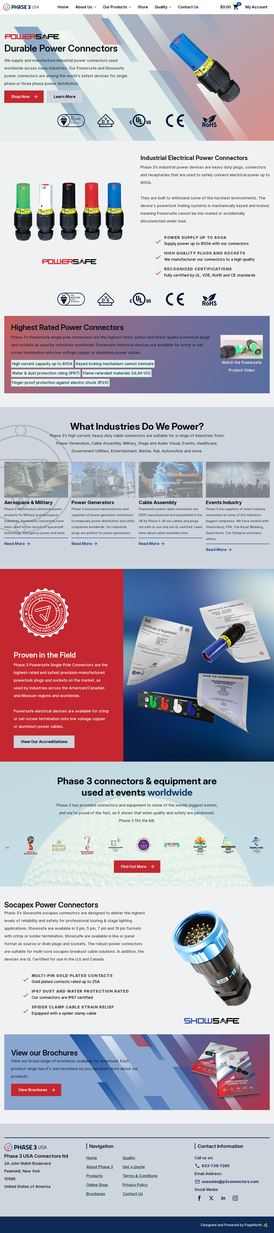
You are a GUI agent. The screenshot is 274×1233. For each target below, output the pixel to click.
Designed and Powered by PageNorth (231, 1225)
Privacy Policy (135, 1185)
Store (143, 7)
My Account (256, 7)
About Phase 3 (99, 1167)
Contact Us (188, 7)
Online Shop (97, 1185)
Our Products (115, 7)
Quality (161, 7)
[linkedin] (223, 1198)
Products (94, 1176)
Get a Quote (134, 1167)
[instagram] (235, 1198)
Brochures (95, 1194)
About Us (83, 7)
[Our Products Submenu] (130, 7)
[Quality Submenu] (171, 7)
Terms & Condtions (140, 1176)
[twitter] (211, 1198)
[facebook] (199, 1198)
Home (63, 7)
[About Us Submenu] (96, 7)
